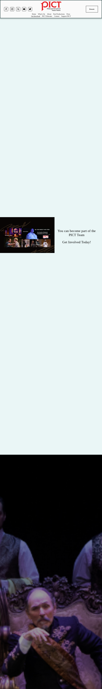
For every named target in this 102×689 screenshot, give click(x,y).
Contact (56, 16)
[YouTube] (24, 9)
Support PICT (66, 16)
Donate (91, 9)
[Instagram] (12, 9)
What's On (41, 14)
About (49, 14)
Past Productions (59, 14)
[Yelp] (18, 9)
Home (34, 14)
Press (68, 14)
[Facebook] (6, 9)
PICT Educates (47, 16)
